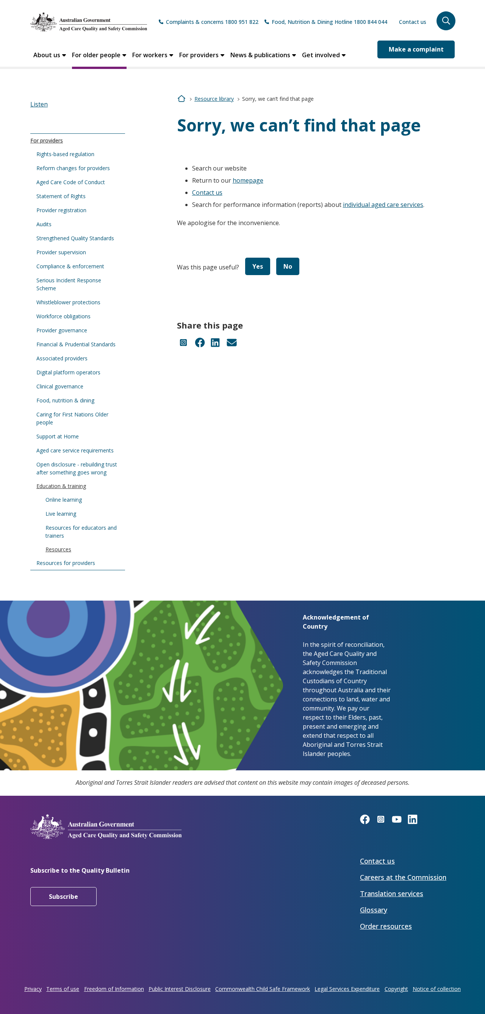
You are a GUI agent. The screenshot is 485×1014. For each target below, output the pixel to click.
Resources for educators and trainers (81, 531)
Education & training (61, 486)
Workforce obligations (63, 316)
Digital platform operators (68, 372)
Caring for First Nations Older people (72, 418)
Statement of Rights (61, 196)
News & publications (260, 55)
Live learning (60, 513)
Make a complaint (416, 49)
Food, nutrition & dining (65, 400)
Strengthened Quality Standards (75, 238)
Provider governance (61, 330)
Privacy (33, 988)
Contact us (412, 21)
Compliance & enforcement (70, 266)
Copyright (396, 988)
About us (46, 55)
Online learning (63, 499)
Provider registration (61, 210)
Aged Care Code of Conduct (70, 182)
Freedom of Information (114, 988)
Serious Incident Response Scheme (68, 284)
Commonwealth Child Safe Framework (262, 988)
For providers (199, 55)
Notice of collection (437, 988)
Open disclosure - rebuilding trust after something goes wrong (76, 468)
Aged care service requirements (75, 450)
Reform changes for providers (73, 168)
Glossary (373, 909)
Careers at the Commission (403, 877)
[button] (445, 20)
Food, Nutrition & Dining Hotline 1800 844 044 (329, 21)
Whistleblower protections (68, 302)
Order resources (386, 926)
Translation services (391, 893)
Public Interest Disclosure (180, 988)
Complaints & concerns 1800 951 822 (212, 21)
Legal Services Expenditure (347, 988)
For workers (149, 55)
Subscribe (63, 896)
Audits (44, 224)
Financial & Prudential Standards (76, 344)
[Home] (88, 22)
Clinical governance (59, 386)
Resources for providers (65, 562)
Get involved (321, 55)
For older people (96, 55)
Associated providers (62, 358)
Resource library (214, 98)
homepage (248, 180)
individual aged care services (383, 204)
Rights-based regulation (65, 154)
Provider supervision (61, 252)
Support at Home (57, 436)
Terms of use (62, 988)
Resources (58, 549)
